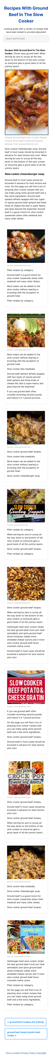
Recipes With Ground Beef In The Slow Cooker (26, 14)
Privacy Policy (28, 1053)
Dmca (9, 1053)
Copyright (41, 1053)
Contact (16, 1053)
